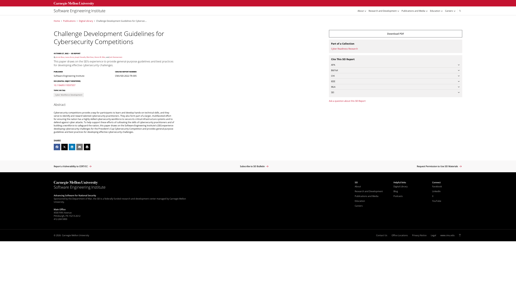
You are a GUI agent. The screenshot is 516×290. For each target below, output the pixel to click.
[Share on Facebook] (57, 147)
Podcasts (398, 196)
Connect (436, 182)
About (358, 186)
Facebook (437, 186)
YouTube (436, 201)
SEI (356, 182)
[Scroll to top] (460, 235)
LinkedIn (436, 191)
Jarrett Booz (60, 57)
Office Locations (400, 235)
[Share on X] (64, 147)
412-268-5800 (60, 219)
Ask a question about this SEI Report (347, 100)
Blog (395, 191)
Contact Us (381, 235)
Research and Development (369, 191)
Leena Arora (69, 57)
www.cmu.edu (447, 235)
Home (57, 21)
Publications (69, 21)
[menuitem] (81, 10)
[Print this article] (87, 147)
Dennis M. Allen (99, 57)
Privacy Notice (419, 235)
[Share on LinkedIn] (72, 147)
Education (360, 201)
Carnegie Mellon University (75, 235)
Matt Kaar (90, 57)
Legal (433, 235)
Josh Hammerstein (115, 57)
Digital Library (86, 21)
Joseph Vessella (80, 57)
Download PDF (395, 33)
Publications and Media (366, 196)
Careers (359, 205)
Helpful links (399, 182)
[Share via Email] (79, 147)
